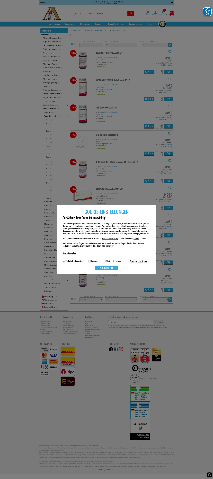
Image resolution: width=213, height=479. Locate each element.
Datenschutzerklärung (110, 238)
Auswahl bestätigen (138, 261)
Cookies (136, 238)
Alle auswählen (106, 268)
